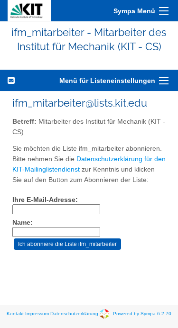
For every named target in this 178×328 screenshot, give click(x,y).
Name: (22, 222)
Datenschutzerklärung (74, 313)
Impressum (37, 313)
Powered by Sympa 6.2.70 (142, 313)
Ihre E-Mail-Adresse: (45, 199)
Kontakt (15, 313)
